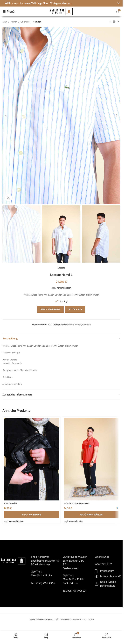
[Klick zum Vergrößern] (8, 197)
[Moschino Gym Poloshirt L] (91, 459)
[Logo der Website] (61, 11)
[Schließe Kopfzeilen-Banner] (118, 3)
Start (4, 21)
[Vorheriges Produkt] (110, 22)
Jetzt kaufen (75, 309)
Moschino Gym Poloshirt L (77, 503)
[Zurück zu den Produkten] (114, 22)
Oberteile (25, 21)
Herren (14, 21)
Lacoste (61, 267)
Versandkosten (63, 287)
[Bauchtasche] (31, 459)
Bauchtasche (10, 503)
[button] (5, 115)
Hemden (37, 21)
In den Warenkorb (50, 309)
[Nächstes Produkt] (118, 22)
